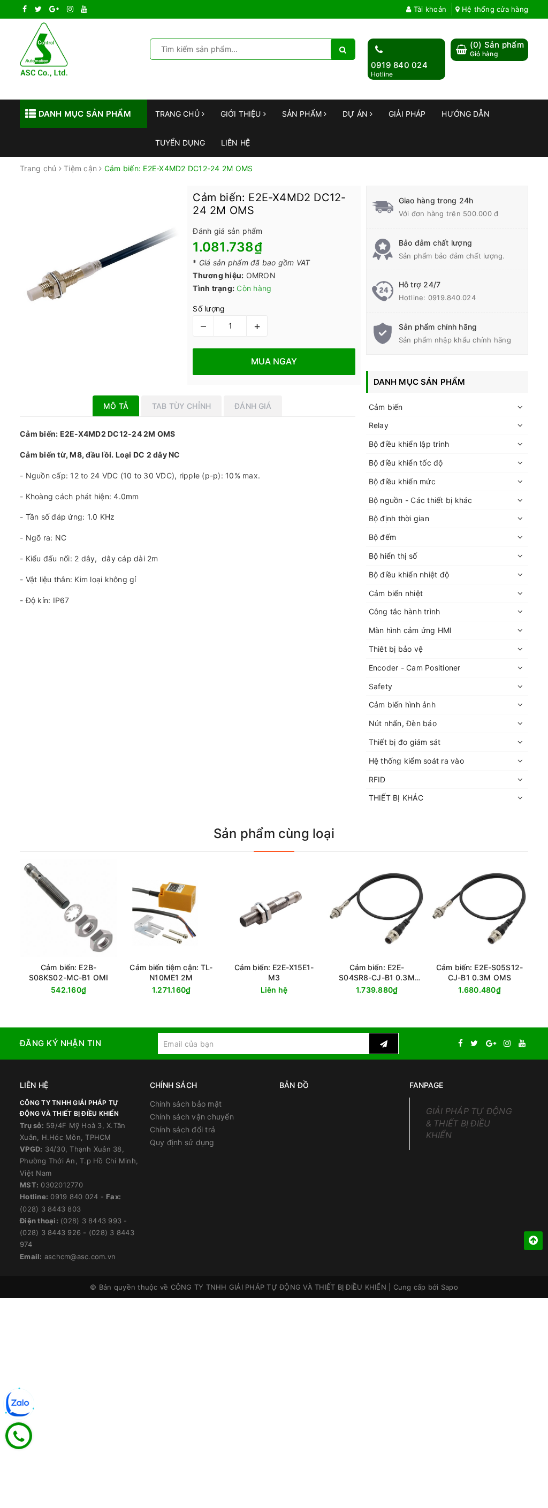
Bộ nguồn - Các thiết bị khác (421, 500)
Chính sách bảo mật (186, 1103)
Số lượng (209, 308)
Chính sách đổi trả (183, 1129)
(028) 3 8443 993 (90, 1220)
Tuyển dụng (180, 142)
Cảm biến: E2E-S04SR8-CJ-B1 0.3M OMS (376, 973)
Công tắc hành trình (404, 611)
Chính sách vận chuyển (192, 1116)
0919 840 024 (399, 65)
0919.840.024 (452, 297)
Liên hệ (235, 142)
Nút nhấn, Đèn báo (403, 723)
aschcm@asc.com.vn (80, 1256)
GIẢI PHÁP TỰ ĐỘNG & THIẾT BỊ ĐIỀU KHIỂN (469, 1123)
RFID (377, 779)
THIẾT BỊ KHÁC (396, 797)
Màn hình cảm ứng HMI (410, 630)
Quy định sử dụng (182, 1142)
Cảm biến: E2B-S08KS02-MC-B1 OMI (68, 972)
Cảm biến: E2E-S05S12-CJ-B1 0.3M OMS (479, 972)
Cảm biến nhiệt (396, 593)
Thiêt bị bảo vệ (396, 648)
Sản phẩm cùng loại (274, 833)
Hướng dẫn (465, 113)
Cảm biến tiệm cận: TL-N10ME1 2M (171, 972)
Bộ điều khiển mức (402, 481)
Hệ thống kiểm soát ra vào (416, 760)
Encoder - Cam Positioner (415, 667)
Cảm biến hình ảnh (402, 704)
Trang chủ (178, 113)
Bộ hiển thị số (393, 555)
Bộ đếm (383, 537)
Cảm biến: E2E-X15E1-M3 (274, 972)
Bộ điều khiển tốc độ (406, 462)
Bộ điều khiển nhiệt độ (409, 574)
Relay (379, 425)
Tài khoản (429, 9)
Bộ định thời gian (399, 518)
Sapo (449, 1287)
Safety (381, 686)
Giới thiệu (241, 113)
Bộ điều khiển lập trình (409, 443)
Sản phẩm (303, 113)
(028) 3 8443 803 (50, 1209)
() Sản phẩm (497, 49)
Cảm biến (386, 407)
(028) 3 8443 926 (50, 1232)
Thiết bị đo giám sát (405, 742)
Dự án (356, 113)
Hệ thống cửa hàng (494, 9)
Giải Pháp (407, 113)
